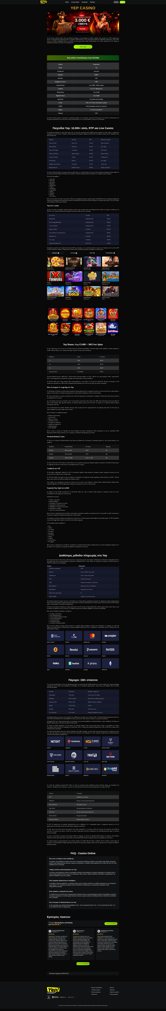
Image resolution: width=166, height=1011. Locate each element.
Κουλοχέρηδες (109, 252)
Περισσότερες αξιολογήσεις (83, 963)
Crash (91, 252)
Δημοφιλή (54, 252)
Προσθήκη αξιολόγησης (111, 923)
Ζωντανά (73, 252)
